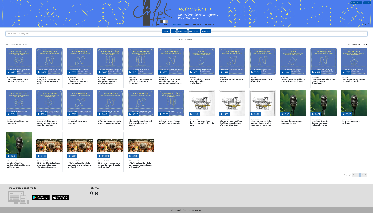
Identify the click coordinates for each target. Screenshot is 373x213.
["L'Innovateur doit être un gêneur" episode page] (232, 74)
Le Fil (174, 31)
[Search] (369, 23)
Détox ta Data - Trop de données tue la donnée (170, 122)
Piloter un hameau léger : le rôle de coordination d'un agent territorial (231, 123)
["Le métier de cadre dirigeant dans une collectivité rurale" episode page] (323, 116)
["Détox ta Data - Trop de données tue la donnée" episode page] (171, 116)
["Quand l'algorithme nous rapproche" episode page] (19, 116)
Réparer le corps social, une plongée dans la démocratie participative (170, 81)
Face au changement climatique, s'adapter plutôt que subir (108, 81)
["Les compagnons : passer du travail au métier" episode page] (354, 74)
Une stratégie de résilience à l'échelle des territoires (293, 80)
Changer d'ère (194, 31)
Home (158, 24)
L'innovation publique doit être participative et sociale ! (140, 123)
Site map (186, 210)
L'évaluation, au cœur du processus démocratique (109, 122)
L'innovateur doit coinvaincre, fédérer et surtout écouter (78, 81)
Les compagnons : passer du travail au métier (353, 80)
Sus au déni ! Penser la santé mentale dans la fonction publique (47, 123)
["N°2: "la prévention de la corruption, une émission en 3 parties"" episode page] (110, 158)
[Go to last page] (365, 175)
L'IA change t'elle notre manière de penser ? (17, 80)
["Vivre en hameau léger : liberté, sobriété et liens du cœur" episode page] (202, 116)
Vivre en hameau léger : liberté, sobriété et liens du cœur (202, 123)
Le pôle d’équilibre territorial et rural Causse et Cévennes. (18, 165)
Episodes (177, 24)
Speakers (197, 24)
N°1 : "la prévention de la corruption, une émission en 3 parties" (140, 165)
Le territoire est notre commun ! (77, 122)
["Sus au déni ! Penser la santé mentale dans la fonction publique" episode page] (49, 116)
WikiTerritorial (356, 3)
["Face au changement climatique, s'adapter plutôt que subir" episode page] (110, 74)
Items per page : (354, 44)
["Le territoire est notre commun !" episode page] (80, 116)
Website (367, 3)
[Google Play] (41, 197)
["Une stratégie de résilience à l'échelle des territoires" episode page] (293, 74)
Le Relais (166, 31)
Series (187, 24)
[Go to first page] (353, 175)
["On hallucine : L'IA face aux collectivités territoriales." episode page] (202, 74)
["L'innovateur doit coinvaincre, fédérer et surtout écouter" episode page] (80, 74)
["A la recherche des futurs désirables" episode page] (263, 74)
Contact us (196, 210)
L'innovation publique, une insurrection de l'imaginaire (323, 81)
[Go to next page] (362, 175)
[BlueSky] (96, 193)
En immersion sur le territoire (351, 122)
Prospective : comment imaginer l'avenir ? (291, 122)
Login (365, 24)
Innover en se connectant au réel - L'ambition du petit (49, 81)
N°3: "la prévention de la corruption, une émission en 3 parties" (79, 165)
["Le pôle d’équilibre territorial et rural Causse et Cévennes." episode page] (19, 158)
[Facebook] (92, 193)
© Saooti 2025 (175, 210)
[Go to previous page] (357, 175)
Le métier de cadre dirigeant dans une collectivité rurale (320, 123)
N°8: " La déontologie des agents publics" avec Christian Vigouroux (48, 165)
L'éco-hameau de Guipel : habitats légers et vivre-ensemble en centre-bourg (262, 123)
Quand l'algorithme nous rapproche (18, 122)
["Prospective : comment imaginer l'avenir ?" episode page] (293, 116)
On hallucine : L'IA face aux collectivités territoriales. (200, 81)
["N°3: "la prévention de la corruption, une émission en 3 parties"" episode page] (80, 158)
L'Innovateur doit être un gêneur (231, 80)
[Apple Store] (60, 197)
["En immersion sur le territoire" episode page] (354, 116)
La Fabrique (182, 31)
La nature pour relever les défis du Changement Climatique (140, 81)
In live (166, 24)
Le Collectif (206, 31)
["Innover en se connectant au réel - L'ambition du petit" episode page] (49, 74)
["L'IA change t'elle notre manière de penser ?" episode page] (19, 74)
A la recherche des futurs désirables (262, 80)
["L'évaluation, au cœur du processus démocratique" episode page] (110, 116)
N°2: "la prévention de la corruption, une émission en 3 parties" (109, 165)
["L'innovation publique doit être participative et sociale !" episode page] (141, 116)
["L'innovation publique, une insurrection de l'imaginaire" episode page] (323, 74)
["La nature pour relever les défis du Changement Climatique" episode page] (141, 74)
